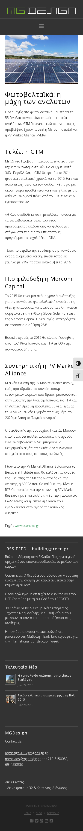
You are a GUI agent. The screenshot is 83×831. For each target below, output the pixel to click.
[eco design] (41, 9)
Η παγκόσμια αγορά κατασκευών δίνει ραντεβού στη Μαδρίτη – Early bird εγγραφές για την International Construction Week (41, 636)
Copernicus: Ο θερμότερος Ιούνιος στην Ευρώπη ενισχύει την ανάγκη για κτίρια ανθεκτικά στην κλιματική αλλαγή (41, 580)
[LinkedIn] (46, 821)
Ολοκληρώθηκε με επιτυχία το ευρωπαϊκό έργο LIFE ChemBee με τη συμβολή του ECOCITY (40, 596)
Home (27, 813)
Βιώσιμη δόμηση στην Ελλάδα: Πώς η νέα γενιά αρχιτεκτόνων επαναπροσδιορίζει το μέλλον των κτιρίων (41, 561)
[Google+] (41, 821)
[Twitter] (36, 821)
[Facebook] (31, 821)
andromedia (49, 805)
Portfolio (53, 813)
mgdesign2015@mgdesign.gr (26, 753)
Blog (39, 813)
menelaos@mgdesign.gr (23, 759)
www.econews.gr (27, 525)
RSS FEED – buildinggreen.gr (37, 548)
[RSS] (51, 821)
